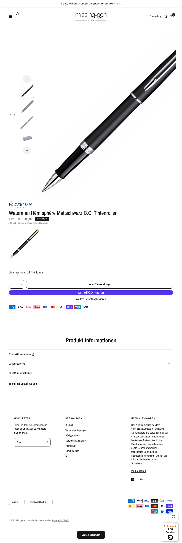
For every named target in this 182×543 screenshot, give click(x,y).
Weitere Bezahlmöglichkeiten (91, 298)
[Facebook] (135, 479)
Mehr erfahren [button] (138, 470)
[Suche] (17, 14)
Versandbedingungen (75, 430)
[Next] (27, 150)
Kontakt (69, 425)
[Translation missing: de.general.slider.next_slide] (15, 115)
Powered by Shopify (60, 520)
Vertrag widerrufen (91, 534)
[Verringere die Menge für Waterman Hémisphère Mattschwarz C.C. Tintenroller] (11, 284)
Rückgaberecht (72, 435)
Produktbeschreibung (21, 354)
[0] (170, 16)
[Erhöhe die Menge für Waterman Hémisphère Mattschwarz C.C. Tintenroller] (21, 284)
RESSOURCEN (73, 418)
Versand (21, 223)
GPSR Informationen (21, 373)
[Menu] (176, 524)
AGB (67, 456)
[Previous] (27, 79)
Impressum (70, 446)
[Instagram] (144, 479)
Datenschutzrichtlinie (75, 440)
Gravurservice (17, 363)
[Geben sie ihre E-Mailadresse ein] (47, 442)
